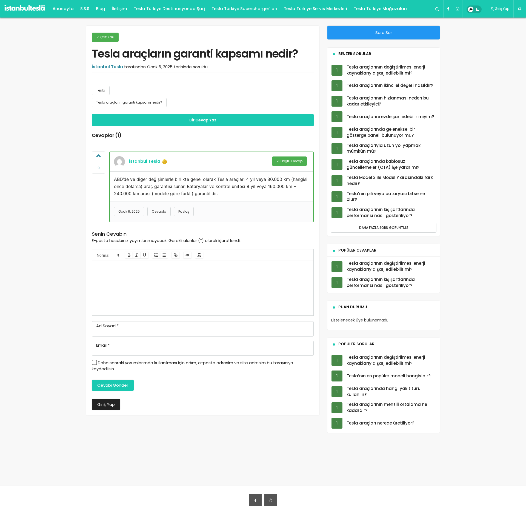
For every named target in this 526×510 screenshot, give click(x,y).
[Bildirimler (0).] (520, 8)
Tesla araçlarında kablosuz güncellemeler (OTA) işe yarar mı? (383, 164)
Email (103, 345)
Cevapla (159, 211)
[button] (107, 255)
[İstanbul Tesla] (24, 9)
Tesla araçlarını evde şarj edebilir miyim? (390, 116)
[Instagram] (457, 9)
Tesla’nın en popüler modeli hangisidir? (388, 376)
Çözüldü (106, 37)
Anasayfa (63, 9)
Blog (100, 9)
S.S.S (84, 9)
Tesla (100, 90)
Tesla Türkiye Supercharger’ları (244, 9)
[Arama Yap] (437, 8)
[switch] (474, 9)
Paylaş (183, 211)
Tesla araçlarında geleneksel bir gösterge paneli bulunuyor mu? (381, 132)
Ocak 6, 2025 (129, 211)
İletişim (119, 9)
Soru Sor (383, 32)
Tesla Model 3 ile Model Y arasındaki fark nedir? (390, 180)
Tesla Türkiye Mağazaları (380, 9)
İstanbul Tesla (107, 67)
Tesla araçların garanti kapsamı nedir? (129, 102)
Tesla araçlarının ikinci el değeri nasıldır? (390, 86)
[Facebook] (448, 9)
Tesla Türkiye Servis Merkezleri (315, 9)
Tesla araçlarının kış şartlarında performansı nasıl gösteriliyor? (381, 212)
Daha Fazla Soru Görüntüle (383, 227)
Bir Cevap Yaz (202, 120)
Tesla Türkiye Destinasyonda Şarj (169, 9)
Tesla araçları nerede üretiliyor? (380, 423)
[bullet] (164, 255)
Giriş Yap (502, 8)
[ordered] (156, 255)
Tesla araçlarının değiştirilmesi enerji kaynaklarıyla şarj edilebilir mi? (386, 70)
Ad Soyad (107, 326)
